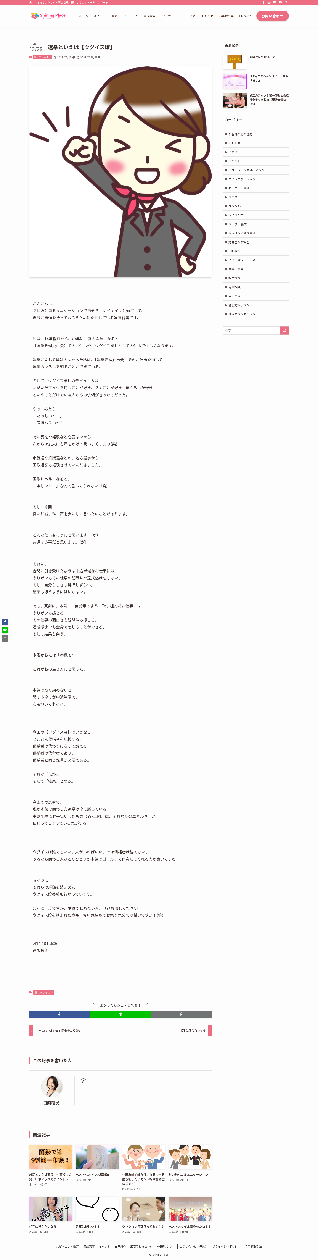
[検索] (286, 2)
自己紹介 (120, 1246)
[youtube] (280, 2)
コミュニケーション (242, 179)
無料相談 (234, 287)
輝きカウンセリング (242, 314)
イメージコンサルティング (246, 170)
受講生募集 (236, 269)
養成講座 (89, 1246)
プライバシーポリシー (226, 1246)
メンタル (234, 206)
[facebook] (263, 2)
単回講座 (234, 251)
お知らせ (234, 143)
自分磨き (234, 296)
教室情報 (234, 278)
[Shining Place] (48, 15)
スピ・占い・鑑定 (67, 1246)
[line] (275, 2)
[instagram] (269, 2)
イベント (234, 161)
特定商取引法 (253, 1246)
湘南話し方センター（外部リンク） (152, 1246)
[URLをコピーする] (181, 1014)
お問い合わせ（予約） (194, 1246)
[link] (83, 1081)
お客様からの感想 (240, 134)
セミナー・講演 (239, 188)
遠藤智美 (52, 1102)
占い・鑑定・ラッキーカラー (248, 260)
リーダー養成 (237, 224)
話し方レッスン (42, 57)
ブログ (233, 197)
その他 (233, 152)
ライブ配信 (236, 215)
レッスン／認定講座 (242, 233)
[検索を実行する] (284, 330)
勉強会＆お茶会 (239, 242)
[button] (59, 1014)
